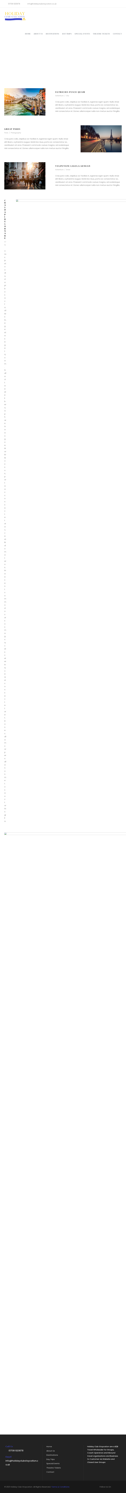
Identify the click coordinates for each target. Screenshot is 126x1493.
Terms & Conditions (60, 1487)
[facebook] (112, 4)
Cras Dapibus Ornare (5, 219)
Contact (117, 34)
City (67, 95)
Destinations (52, 34)
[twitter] (116, 4)
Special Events (82, 34)
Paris (6, 133)
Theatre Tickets (101, 34)
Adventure (59, 95)
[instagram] (120, 4)
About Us (38, 34)
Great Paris (12, 129)
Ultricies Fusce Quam (70, 92)
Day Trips (67, 34)
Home (28, 34)
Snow (68, 169)
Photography (16, 133)
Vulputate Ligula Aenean (72, 166)
